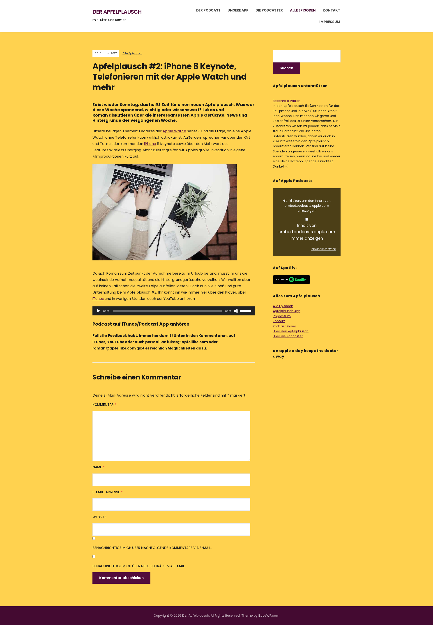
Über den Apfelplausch (291, 331)
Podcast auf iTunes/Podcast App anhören (140, 324)
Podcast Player (284, 326)
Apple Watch (174, 131)
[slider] (246, 310)
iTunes (98, 298)
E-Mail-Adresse (107, 492)
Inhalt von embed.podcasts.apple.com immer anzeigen (307, 232)
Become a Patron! (287, 101)
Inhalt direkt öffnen (323, 249)
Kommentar (104, 404)
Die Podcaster (269, 10)
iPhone (150, 143)
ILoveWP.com (268, 615)
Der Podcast (208, 10)
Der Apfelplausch (117, 12)
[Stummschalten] (236, 311)
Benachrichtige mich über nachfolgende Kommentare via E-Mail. (152, 547)
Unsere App (238, 10)
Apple (197, 115)
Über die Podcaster (288, 336)
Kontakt (331, 10)
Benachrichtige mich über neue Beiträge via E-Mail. (138, 566)
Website (99, 517)
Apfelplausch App (286, 311)
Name (98, 467)
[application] (173, 310)
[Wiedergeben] (98, 311)
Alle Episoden (303, 10)
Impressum (329, 21)
